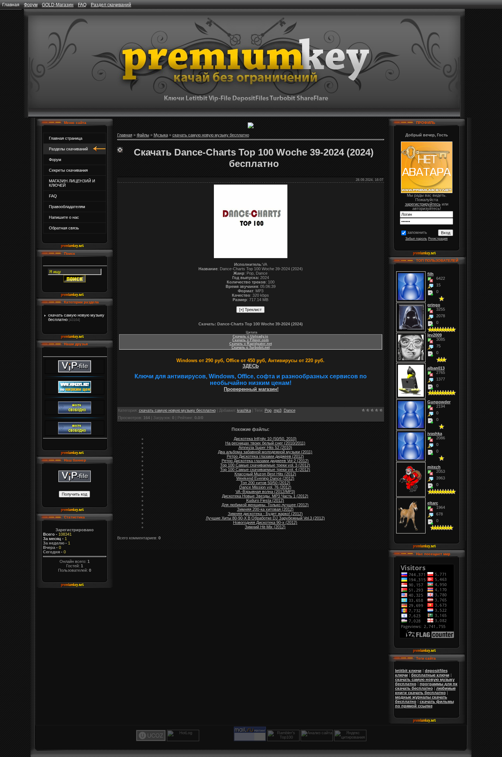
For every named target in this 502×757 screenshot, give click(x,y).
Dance (289, 410)
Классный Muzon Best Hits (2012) (265, 474)
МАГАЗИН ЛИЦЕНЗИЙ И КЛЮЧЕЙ (72, 183)
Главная (10, 4)
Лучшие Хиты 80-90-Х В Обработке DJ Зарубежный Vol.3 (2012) (265, 518)
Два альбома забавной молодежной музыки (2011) (265, 452)
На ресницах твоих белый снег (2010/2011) (265, 443)
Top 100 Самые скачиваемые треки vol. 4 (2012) (265, 469)
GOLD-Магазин (57, 4)
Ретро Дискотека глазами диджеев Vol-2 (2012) (265, 460)
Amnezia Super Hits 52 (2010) (265, 447)
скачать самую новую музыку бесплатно (210, 135)
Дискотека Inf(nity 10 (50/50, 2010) (265, 438)
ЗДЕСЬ (251, 366)
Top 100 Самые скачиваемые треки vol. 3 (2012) (265, 465)
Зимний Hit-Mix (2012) (265, 527)
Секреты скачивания (68, 170)
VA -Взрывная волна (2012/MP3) (265, 491)
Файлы (143, 135)
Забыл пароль (416, 238)
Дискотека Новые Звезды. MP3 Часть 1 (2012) (265, 496)
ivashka (244, 410)
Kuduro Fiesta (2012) (265, 500)
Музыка (161, 135)
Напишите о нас (64, 217)
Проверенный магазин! (251, 389)
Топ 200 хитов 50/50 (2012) (265, 483)
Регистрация (438, 238)
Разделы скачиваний (68, 149)
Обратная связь (64, 228)
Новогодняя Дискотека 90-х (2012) (265, 522)
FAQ (82, 4)
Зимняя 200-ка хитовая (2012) (265, 509)
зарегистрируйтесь (423, 204)
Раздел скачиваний (111, 4)
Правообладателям (67, 206)
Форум (30, 4)
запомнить (417, 232)
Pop (268, 410)
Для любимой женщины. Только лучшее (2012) (265, 505)
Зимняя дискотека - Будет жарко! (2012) (265, 513)
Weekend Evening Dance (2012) (265, 478)
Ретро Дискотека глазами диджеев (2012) (265, 456)
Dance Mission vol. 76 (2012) (265, 487)
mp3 (278, 410)
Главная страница (65, 138)
